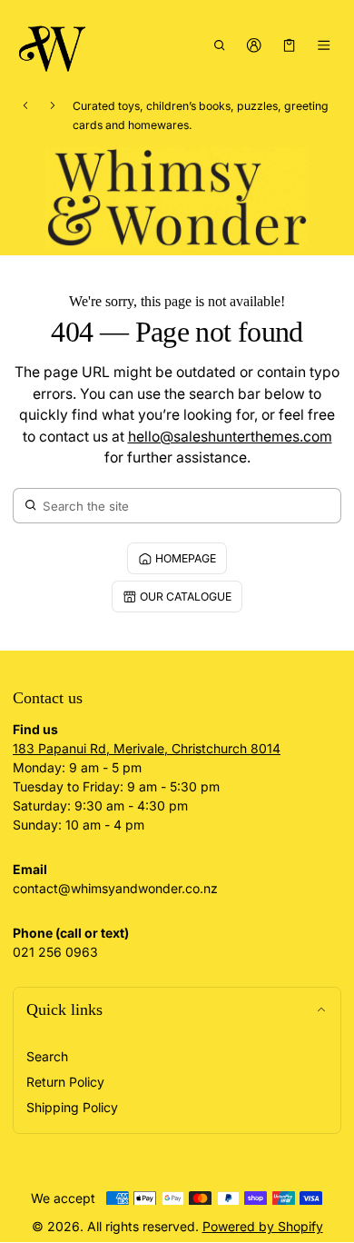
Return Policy (65, 1081)
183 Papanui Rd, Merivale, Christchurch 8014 (146, 748)
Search (47, 1056)
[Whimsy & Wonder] (53, 45)
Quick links (64, 1009)
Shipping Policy (72, 1107)
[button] (219, 44)
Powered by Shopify (262, 1226)
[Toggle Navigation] (324, 44)
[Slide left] (25, 105)
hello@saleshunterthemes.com (230, 436)
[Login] (254, 44)
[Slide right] (52, 105)
